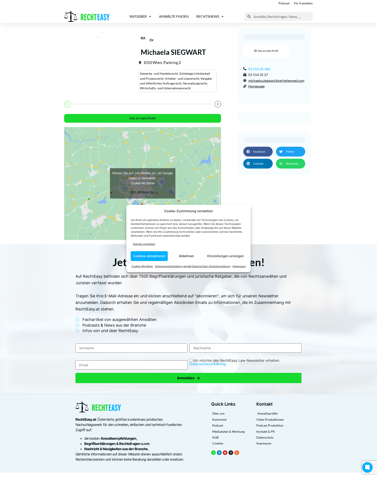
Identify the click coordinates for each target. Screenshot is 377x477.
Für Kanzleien (303, 3)
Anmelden (188, 378)
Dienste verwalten (144, 244)
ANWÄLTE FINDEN (174, 16)
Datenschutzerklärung (208, 364)
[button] (257, 152)
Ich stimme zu (142, 192)
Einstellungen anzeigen (225, 256)
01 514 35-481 (259, 69)
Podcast (284, 3)
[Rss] (236, 452)
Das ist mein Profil (143, 118)
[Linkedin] (219, 452)
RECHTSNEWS (207, 16)
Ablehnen (186, 256)
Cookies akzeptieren (149, 256)
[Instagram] (230, 452)
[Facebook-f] (213, 452)
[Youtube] (225, 452)
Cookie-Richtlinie (142, 266)
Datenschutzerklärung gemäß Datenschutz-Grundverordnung (192, 266)
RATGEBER (138, 16)
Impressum (239, 266)
